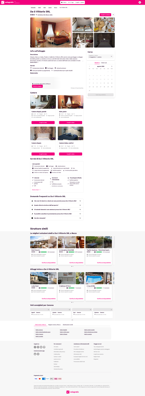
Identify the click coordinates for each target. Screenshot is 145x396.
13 (100, 79)
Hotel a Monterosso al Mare (90, 332)
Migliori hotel (97, 356)
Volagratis (33, 7)
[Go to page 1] (71, 266)
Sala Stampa (56, 366)
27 (100, 86)
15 (108, 79)
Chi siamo (56, 346)
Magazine (96, 359)
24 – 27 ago (71, 2)
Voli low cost (97, 351)
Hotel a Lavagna (88, 334)
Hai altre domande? (40, 218)
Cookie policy (57, 354)
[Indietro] (89, 66)
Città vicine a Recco (40, 324)
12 (97, 79)
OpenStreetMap (79, 88)
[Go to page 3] (73, 266)
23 (111, 83)
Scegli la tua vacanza (98, 354)
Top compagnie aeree (99, 346)
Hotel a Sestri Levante (89, 329)
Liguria (50, 7)
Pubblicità (56, 361)
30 (111, 86)
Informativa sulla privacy (59, 351)
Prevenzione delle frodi (79, 361)
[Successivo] (111, 66)
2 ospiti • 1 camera (79, 2)
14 (104, 79)
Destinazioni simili (68, 324)
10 (89, 79)
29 (108, 86)
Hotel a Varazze (39, 334)
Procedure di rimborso (79, 349)
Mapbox (73, 88)
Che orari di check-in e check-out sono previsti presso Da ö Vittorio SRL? (55, 201)
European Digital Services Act (81, 356)
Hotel (39, 7)
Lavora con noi (57, 359)
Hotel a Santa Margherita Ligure (43, 332)
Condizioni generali (58, 349)
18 (93, 83)
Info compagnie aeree (79, 351)
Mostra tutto (34, 73)
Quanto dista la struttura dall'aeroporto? (46, 205)
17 (89, 83)
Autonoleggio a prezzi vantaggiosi (102, 349)
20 (100, 83)
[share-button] (113, 14)
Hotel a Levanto (39, 336)
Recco (64, 2)
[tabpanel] (72, 333)
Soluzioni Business (58, 369)
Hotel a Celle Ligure (64, 332)
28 (104, 86)
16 (111, 79)
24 (89, 86)
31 (89, 90)
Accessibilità (77, 359)
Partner (55, 364)
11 (93, 79)
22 (108, 83)
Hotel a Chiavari (63, 334)
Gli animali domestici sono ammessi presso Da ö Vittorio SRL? (52, 209)
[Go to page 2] (72, 266)
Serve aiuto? (76, 346)
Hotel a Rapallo (63, 329)
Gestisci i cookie (57, 356)
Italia (45, 7)
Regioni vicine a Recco (54, 324)
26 (97, 86)
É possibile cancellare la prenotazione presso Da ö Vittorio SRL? (53, 213)
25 (93, 86)
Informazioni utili (77, 354)
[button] (51, 32)
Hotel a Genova (39, 329)
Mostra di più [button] (35, 189)
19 (97, 83)
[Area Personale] (140, 2)
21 (104, 83)
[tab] (40, 324)
